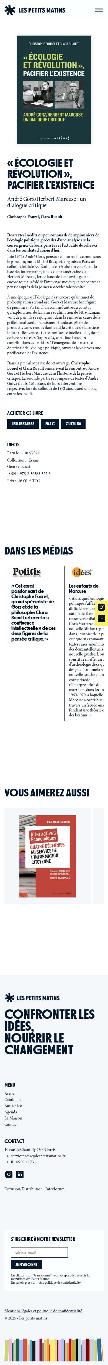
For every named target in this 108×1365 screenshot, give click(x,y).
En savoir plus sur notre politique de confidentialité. (46, 1282)
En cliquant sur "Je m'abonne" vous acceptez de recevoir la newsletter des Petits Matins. (50, 1279)
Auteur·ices (13, 1106)
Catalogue (12, 1100)
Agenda (10, 1112)
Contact (11, 1124)
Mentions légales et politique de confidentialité (43, 1310)
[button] (99, 10)
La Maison (13, 1118)
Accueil (10, 1094)
